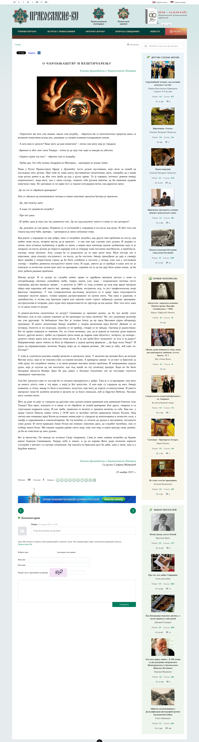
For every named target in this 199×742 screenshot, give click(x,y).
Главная (18, 44)
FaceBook (31, 552)
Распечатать (134, 44)
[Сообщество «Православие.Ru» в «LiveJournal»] (32, 2)
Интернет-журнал (95, 31)
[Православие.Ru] (45, 16)
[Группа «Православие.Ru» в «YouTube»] (37, 2)
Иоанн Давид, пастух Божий (163, 534)
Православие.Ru (25, 544)
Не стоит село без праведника (163, 480)
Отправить (124, 604)
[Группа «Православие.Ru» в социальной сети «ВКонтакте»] (14, 2)
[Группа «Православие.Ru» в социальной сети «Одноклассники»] (19, 2)
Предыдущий (21, 511)
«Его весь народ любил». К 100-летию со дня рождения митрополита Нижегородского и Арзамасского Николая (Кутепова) (162, 664)
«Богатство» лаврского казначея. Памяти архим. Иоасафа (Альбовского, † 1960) (162, 305)
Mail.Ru (48, 552)
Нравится (31, 52)
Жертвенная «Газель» (163, 128)
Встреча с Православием (61, 31)
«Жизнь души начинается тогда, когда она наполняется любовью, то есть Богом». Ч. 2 (163, 352)
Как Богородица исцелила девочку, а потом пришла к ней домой (163, 617)
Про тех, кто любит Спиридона (162, 574)
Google (54, 552)
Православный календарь (99, 22)
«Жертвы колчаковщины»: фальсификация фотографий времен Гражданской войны (163, 711)
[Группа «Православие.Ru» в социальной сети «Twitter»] (28, 2)
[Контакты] (46, 2)
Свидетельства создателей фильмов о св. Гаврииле (162, 397)
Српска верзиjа (179, 2)
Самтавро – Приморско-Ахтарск (163, 439)
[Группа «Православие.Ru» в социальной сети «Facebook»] (23, 2)
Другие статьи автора (165, 57)
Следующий (133, 511)
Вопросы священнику (128, 31)
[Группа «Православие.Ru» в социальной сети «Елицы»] (41, 2)
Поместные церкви (123, 22)
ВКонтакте (37, 552)
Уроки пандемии (163, 169)
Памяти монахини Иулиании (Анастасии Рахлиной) (163, 251)
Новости (155, 31)
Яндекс (42, 552)
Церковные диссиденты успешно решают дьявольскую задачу (163, 211)
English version (161, 2)
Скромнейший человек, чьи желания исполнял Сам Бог (163, 83)
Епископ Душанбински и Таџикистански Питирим (108, 70)
